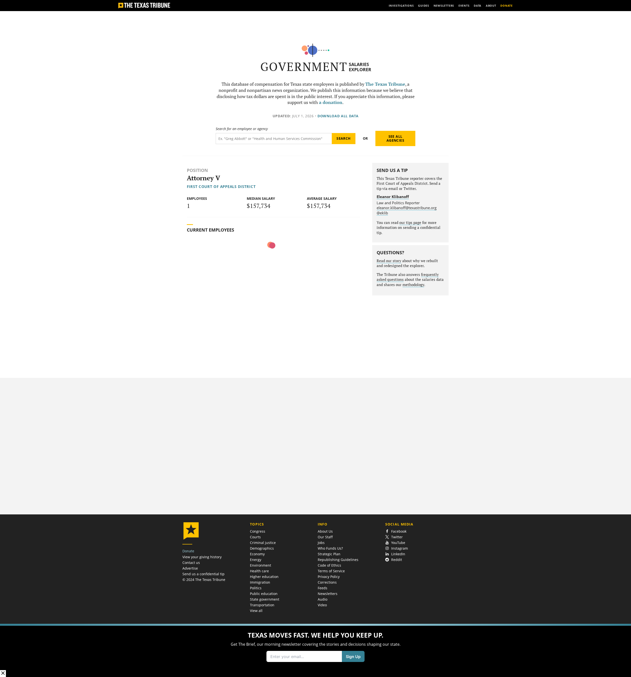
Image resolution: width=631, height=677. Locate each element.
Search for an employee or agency (242, 129)
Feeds (322, 588)
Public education (264, 593)
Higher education (264, 576)
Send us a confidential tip (203, 574)
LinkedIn (398, 554)
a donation (330, 102)
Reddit (396, 559)
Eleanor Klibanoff (393, 196)
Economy (257, 554)
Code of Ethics (329, 565)
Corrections (327, 582)
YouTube (398, 542)
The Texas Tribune (385, 84)
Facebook (398, 531)
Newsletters (327, 593)
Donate (188, 551)
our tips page (410, 222)
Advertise (190, 568)
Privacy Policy (329, 576)
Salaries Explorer (360, 66)
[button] (315, 650)
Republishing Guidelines (338, 559)
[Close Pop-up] (3, 673)
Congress (257, 531)
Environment (260, 565)
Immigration (260, 582)
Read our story (389, 260)
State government (264, 599)
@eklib (382, 212)
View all (256, 610)
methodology (413, 284)
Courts (255, 537)
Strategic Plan (329, 554)
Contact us (191, 562)
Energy (255, 559)
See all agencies (395, 138)
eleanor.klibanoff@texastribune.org (407, 207)
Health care (259, 571)
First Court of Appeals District (221, 186)
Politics (256, 588)
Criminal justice (263, 542)
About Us (325, 531)
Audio (322, 599)
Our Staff (325, 537)
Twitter (397, 537)
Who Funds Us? (330, 548)
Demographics (262, 548)
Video (322, 605)
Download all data (338, 116)
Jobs (321, 542)
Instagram (399, 548)
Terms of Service (331, 571)
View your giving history (202, 557)
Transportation (262, 605)
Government (303, 66)
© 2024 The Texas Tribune (203, 579)
